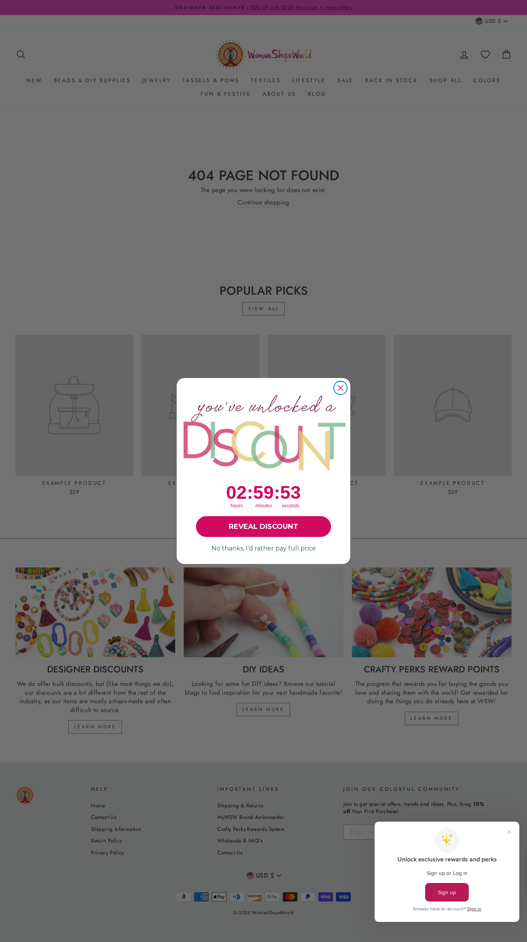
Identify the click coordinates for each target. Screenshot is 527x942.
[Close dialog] (340, 388)
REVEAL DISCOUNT (263, 526)
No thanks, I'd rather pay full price (263, 548)
